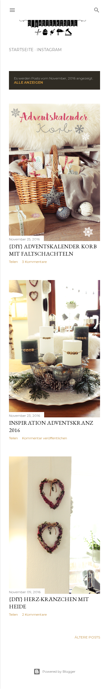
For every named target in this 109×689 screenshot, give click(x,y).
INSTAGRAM (49, 49)
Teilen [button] (13, 262)
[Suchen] (96, 8)
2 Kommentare (34, 614)
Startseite (21, 49)
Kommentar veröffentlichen (44, 438)
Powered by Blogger (58, 671)
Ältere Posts (87, 637)
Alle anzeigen (28, 82)
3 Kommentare (34, 262)
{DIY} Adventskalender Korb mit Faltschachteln (53, 250)
